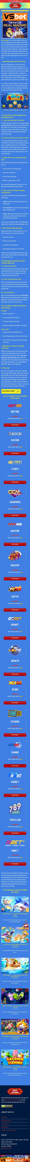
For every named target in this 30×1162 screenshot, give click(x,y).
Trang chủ (4, 1117)
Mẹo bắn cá (4, 1127)
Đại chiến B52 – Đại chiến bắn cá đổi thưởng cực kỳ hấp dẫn (15, 945)
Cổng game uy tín (6, 1120)
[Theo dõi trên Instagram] (10, 1)
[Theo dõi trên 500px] (19, 1)
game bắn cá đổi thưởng (12, 1100)
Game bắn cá (5, 1124)
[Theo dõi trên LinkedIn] (16, 1)
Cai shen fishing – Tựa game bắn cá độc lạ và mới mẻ (15, 1067)
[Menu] (2, 5)
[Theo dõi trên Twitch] (21, 1)
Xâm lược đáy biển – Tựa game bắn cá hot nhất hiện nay (15, 1006)
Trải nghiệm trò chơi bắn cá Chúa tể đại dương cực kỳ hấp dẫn (15, 1037)
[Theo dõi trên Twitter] (11, 1)
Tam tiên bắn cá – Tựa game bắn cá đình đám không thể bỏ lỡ (15, 975)
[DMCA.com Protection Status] (6, 1106)
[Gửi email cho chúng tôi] (13, 1)
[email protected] (6, 1148)
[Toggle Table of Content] (17, 391)
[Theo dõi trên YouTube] (18, 1)
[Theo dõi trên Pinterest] (14, 1)
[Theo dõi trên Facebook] (8, 1)
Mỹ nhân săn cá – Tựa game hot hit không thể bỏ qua (15, 914)
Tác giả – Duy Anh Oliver (8, 1130)
